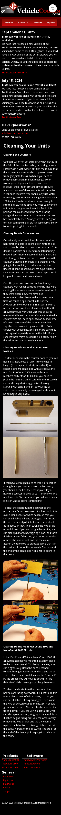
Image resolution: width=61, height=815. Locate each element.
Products (38, 22)
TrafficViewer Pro (11, 117)
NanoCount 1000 (10, 759)
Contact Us (23, 22)
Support (51, 22)
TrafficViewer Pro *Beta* (35, 759)
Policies (7, 787)
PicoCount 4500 (10, 767)
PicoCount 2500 (10, 763)
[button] (53, 8)
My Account (9, 780)
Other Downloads (31, 767)
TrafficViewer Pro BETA (14, 72)
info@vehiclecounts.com (15, 133)
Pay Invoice (8, 783)
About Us (9, 22)
